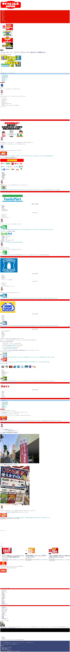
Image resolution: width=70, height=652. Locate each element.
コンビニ (3, 608)
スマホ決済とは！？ (5, 99)
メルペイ (3, 17)
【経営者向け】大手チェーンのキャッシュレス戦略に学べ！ (10, 105)
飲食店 (3, 614)
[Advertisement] (24, 113)
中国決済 (3, 602)
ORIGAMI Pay (7, 518)
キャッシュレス (13, 518)
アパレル (3, 612)
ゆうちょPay (4, 600)
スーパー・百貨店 (4, 609)
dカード (5, 22)
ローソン (3, 78)
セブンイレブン (5, 76)
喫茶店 (3, 616)
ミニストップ (4, 79)
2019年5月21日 (15, 348)
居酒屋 (3, 617)
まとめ (3, 104)
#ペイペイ (13, 345)
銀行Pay (3, 16)
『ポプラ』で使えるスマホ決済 (6, 103)
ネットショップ (4, 611)
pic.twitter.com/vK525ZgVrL (15, 347)
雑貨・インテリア (4, 610)
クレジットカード (4, 21)
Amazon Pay (3, 597)
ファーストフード (4, 615)
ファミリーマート (5, 77)
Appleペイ (3, 596)
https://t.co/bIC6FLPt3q (8, 347)
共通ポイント (3, 20)
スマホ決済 (17, 518)
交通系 (3, 19)
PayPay (10, 518)
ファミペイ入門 (5, 75)
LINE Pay (3, 13)
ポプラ (3, 80)
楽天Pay (3, 594)
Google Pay (3, 598)
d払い (2, 14)
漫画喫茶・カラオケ (5, 618)
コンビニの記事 (2, 82)
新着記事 (3, 10)
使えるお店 (3, 11)
